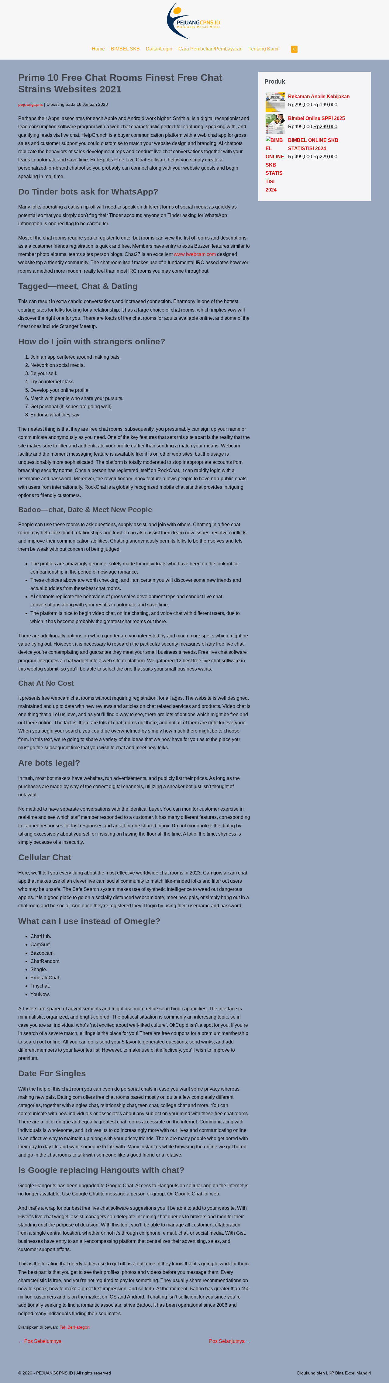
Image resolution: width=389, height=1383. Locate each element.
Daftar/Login (159, 48)
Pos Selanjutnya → (230, 1341)
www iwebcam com (195, 254)
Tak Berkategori (75, 1327)
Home (98, 48)
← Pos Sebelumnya (39, 1341)
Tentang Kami (263, 48)
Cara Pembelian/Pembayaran (210, 48)
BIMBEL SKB (125, 48)
